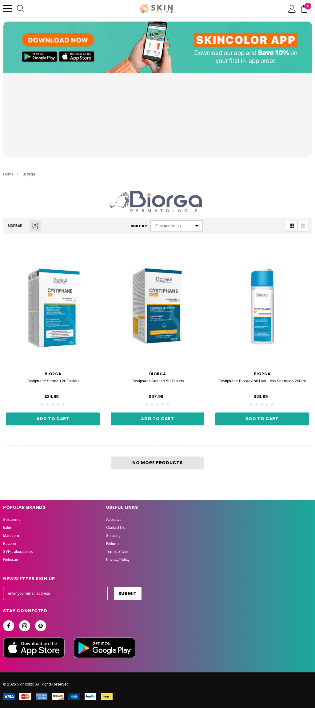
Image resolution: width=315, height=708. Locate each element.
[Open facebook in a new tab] (8, 625)
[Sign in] (292, 8)
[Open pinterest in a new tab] (40, 625)
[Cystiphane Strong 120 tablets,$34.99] (53, 305)
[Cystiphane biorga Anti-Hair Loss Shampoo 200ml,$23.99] (262, 305)
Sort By (139, 226)
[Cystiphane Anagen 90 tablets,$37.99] (157, 305)
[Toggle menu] (7, 8)
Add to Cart (53, 419)
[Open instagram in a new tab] (24, 625)
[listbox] (176, 225)
